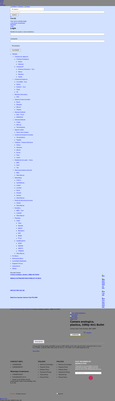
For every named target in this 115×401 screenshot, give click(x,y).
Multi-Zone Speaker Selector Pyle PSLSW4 (23, 297)
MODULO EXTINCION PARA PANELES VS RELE (25, 278)
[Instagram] (91, 378)
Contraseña (13, 39)
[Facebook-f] (86, 378)
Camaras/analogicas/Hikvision (23, 309)
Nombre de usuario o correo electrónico (22, 32)
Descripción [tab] (39, 341)
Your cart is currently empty (18, 21)
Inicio (12, 309)
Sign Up (99, 372)
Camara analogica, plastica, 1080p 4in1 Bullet (24, 274)
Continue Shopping (17, 23)
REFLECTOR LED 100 (17, 290)
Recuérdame (16, 46)
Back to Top (3, 398)
